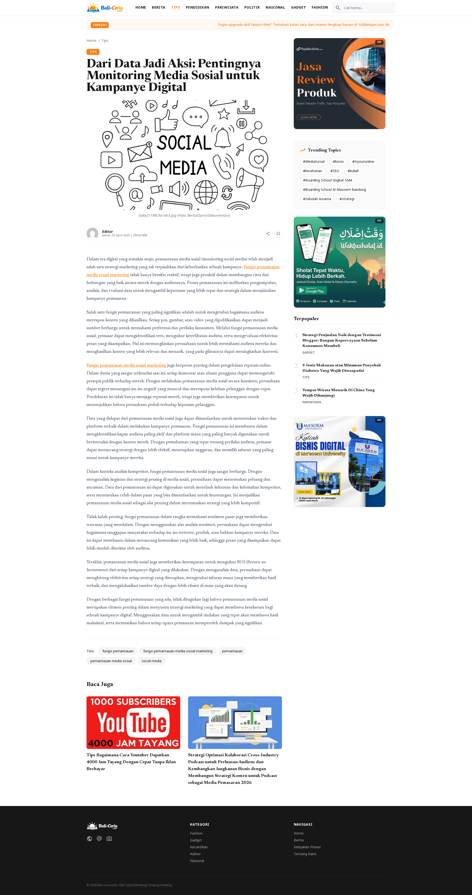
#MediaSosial (313, 161)
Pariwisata (226, 7)
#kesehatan (312, 170)
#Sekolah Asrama (317, 198)
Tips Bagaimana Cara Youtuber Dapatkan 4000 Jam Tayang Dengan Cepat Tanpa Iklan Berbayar (131, 762)
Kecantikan (199, 847)
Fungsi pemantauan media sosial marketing (126, 365)
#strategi (346, 198)
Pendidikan (197, 7)
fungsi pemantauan (118, 651)
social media (152, 660)
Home (140, 7)
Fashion (320, 7)
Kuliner (195, 853)
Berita (158, 7)
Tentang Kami (305, 853)
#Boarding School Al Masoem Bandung (334, 189)
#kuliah (353, 170)
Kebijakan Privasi (307, 847)
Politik (252, 7)
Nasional (275, 7)
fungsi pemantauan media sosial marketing (177, 651)
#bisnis (338, 161)
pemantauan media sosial (111, 660)
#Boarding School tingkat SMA (327, 180)
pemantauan (232, 651)
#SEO (334, 170)
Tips (175, 7)
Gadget (298, 7)
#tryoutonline (363, 161)
